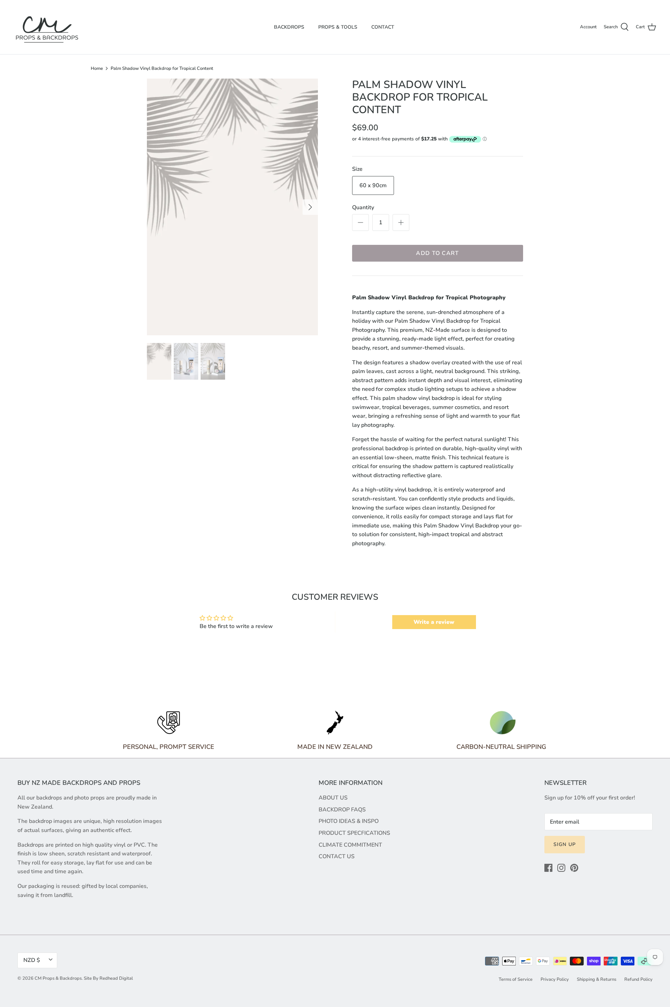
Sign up (564, 844)
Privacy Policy (555, 979)
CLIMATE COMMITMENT (350, 845)
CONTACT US (337, 856)
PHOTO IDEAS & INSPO (349, 821)
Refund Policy (638, 979)
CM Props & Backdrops (58, 978)
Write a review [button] (434, 622)
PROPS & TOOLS (337, 27)
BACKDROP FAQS (342, 809)
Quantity (363, 207)
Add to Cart (437, 253)
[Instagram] (561, 868)
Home (97, 68)
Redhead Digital (116, 978)
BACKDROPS (289, 27)
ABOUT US (333, 798)
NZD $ (31, 960)
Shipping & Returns (596, 979)
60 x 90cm (373, 185)
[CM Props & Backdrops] (47, 27)
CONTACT (382, 27)
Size (357, 169)
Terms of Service (516, 979)
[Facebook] (548, 868)
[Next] (310, 207)
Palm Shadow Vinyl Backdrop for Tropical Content (162, 68)
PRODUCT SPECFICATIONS (354, 833)
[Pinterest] (574, 868)
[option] (232, 207)
